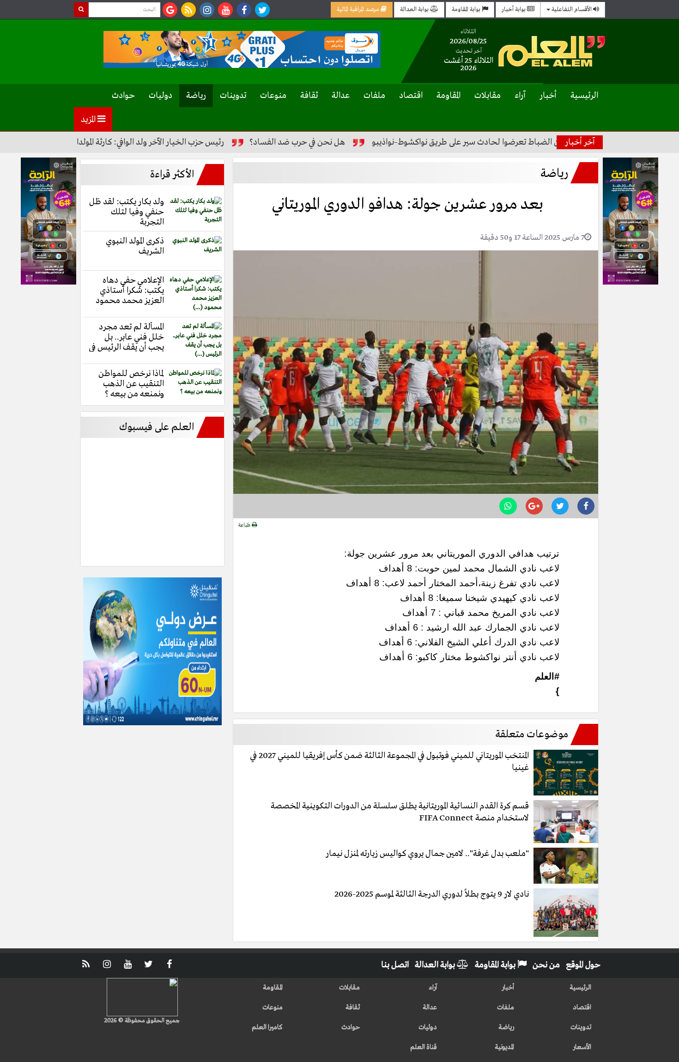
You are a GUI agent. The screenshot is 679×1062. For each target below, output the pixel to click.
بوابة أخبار (514, 9)
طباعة (245, 525)
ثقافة (309, 95)
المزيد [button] (89, 119)
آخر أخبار (580, 142)
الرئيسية (584, 95)
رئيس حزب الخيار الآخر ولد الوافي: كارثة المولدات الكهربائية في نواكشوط (141, 142)
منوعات (273, 95)
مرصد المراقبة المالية (359, 9)
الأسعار (582, 1047)
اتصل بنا (395, 965)
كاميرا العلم (267, 1027)
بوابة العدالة (415, 9)
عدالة (341, 95)
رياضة (196, 95)
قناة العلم (423, 1047)
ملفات (374, 95)
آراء (520, 95)
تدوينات (233, 95)
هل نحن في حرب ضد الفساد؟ (328, 142)
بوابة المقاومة (467, 9)
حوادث (123, 95)
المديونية (504, 1047)
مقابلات (487, 95)
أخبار (548, 95)
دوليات (160, 95)
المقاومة (448, 95)
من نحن (546, 965)
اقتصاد (411, 95)
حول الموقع (583, 965)
